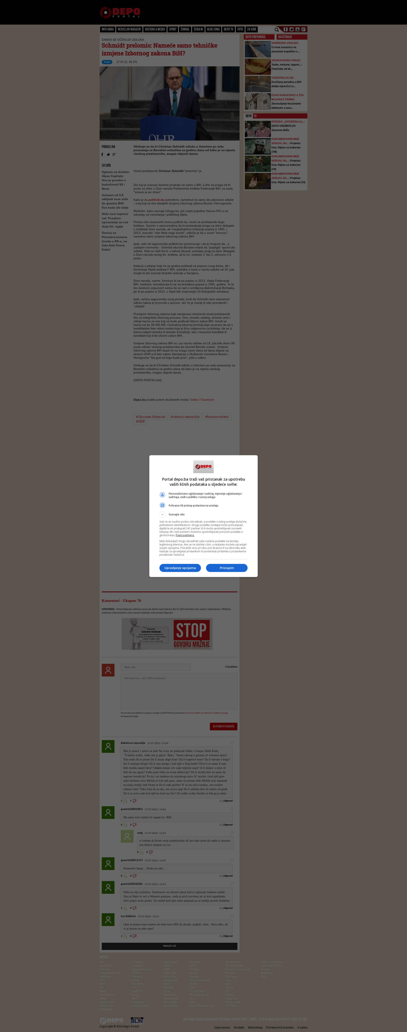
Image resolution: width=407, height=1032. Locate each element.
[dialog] (203, 516)
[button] (203, 514)
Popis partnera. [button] (185, 535)
